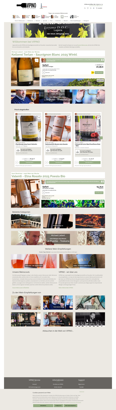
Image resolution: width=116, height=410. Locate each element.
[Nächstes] (101, 137)
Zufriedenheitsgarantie (34, 387)
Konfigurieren (58, 405)
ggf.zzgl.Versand (49, 76)
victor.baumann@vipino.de (96, 5)
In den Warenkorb (99, 72)
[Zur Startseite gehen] (26, 6)
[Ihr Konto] (90, 8)
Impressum (81, 391)
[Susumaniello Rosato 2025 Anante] (28, 128)
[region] (58, 137)
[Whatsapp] (93, 8)
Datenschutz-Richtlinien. (75, 402)
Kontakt (82, 387)
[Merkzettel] (87, 8)
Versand (34, 384)
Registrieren (81, 384)
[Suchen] (85, 8)
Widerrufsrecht (58, 387)
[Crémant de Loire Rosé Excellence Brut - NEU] (58, 128)
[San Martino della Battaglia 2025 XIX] (87, 128)
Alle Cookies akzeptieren (70, 405)
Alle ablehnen (43, 405)
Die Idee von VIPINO (58, 384)
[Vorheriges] (14, 137)
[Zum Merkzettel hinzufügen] (36, 60)
